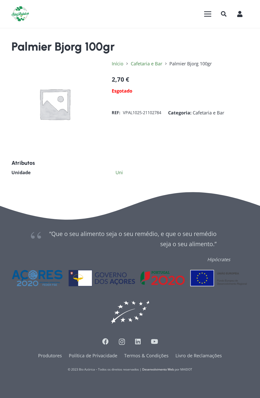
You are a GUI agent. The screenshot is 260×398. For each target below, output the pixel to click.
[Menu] (208, 14)
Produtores (50, 355)
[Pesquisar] (224, 14)
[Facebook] (105, 341)
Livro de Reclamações (198, 355)
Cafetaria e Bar (146, 64)
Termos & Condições (146, 355)
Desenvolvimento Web (158, 369)
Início (117, 64)
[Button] (242, 13)
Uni (119, 172)
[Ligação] (20, 14)
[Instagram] (122, 341)
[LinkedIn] (138, 341)
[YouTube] (154, 341)
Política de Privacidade (93, 355)
